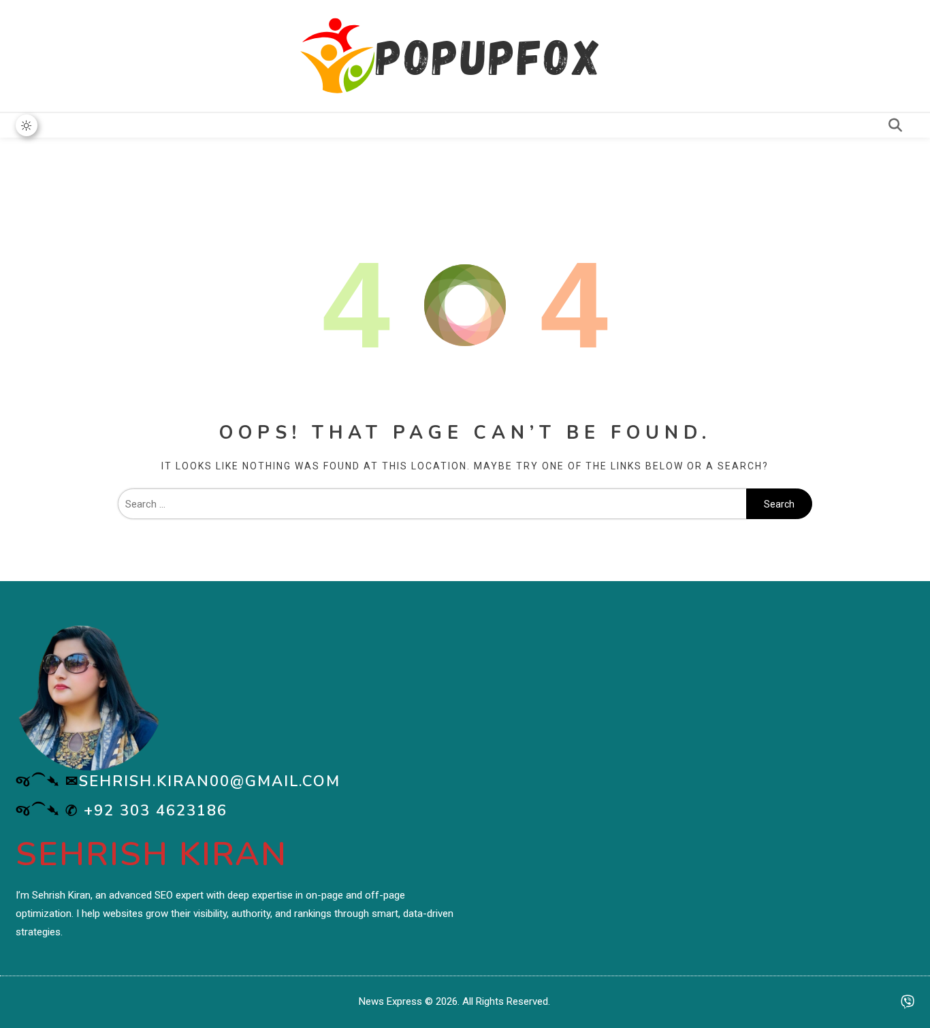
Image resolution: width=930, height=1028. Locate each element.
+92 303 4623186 (155, 810)
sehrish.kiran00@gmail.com (209, 781)
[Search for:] (432, 504)
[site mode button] (26, 125)
